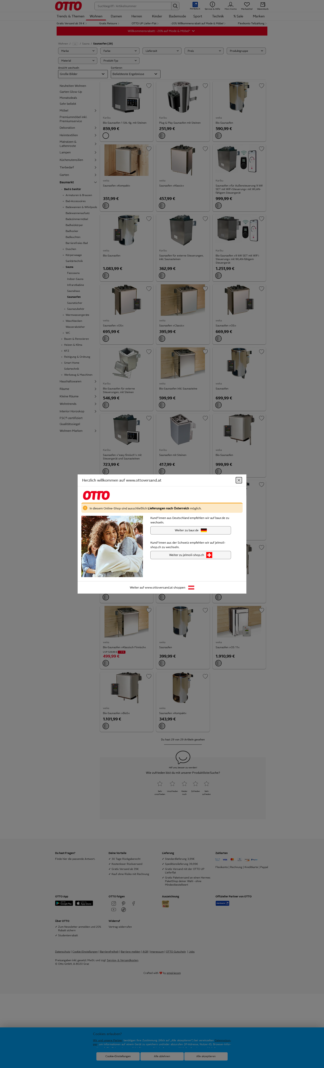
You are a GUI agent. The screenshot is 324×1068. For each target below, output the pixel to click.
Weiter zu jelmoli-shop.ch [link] (186, 555)
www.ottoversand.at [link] (159, 587)
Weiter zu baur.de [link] (187, 530)
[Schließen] (239, 480)
